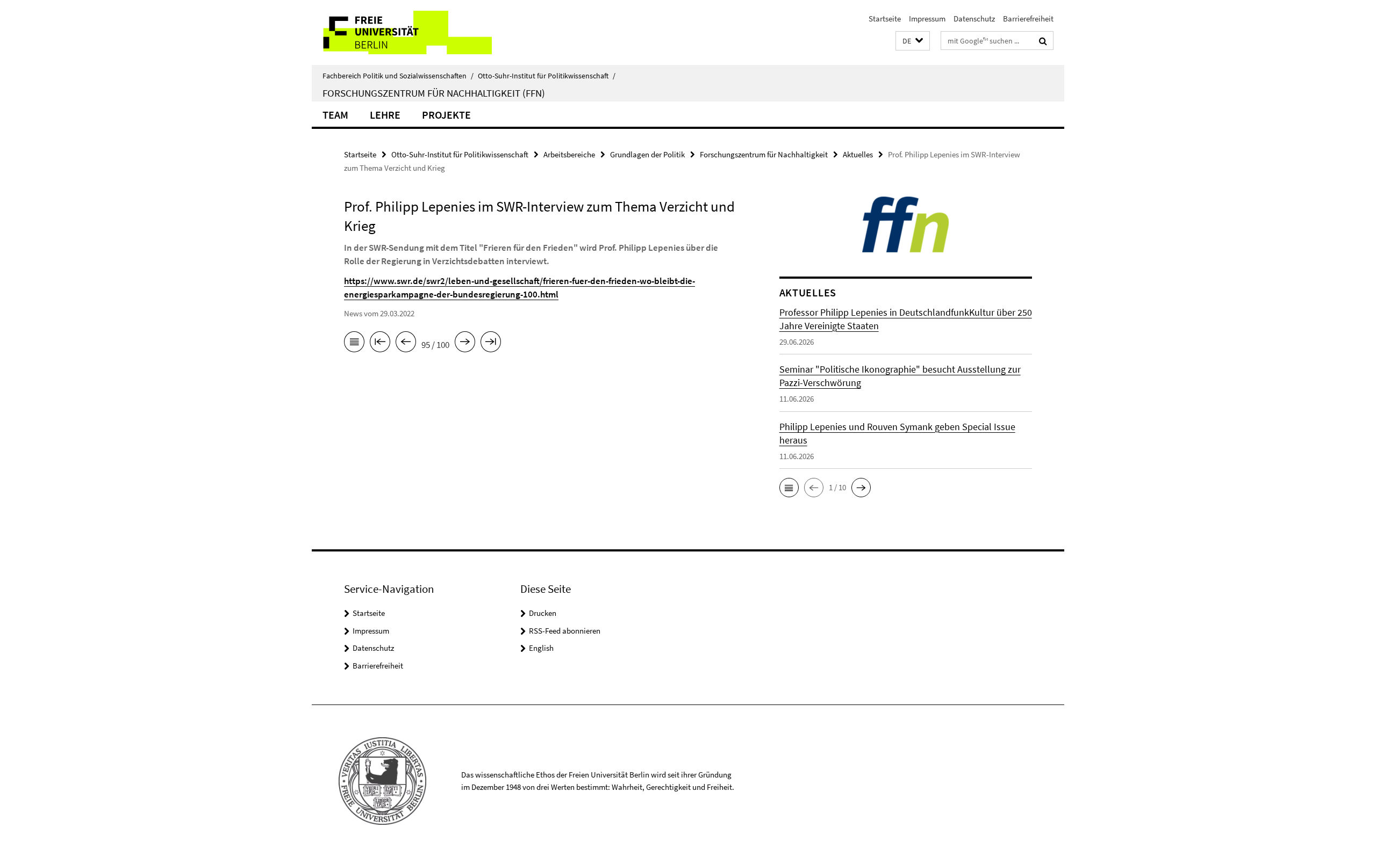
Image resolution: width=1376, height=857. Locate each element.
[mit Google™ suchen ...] (1043, 40)
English (541, 648)
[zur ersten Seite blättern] (380, 344)
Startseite (885, 18)
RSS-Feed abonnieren (564, 631)
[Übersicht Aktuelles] (354, 344)
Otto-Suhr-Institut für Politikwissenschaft (546, 75)
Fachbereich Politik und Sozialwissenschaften (398, 75)
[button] (912, 41)
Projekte (446, 114)
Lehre (385, 114)
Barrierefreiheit (1028, 18)
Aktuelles (858, 154)
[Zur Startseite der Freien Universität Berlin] (402, 32)
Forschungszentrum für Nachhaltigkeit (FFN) (433, 92)
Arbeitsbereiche (569, 154)
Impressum (927, 18)
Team (335, 114)
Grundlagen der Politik (647, 154)
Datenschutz (974, 18)
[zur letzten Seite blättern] (491, 344)
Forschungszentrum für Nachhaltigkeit (764, 154)
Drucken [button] (542, 613)
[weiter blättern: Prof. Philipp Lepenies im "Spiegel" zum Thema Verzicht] (465, 344)
